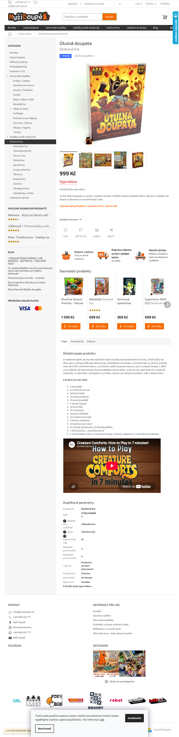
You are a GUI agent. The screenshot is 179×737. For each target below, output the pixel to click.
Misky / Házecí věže (23, 99)
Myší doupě (19, 622)
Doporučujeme (17, 57)
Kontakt (73, 4)
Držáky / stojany (21, 81)
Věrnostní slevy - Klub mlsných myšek (112, 633)
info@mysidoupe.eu (23, 612)
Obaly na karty (20, 109)
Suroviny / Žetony (22, 123)
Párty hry (18, 174)
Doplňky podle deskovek (23, 137)
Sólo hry (17, 184)
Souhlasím (134, 718)
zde (102, 720)
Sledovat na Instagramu (122, 681)
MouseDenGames (22, 627)
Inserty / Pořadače (23, 90)
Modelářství (19, 104)
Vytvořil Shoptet (162, 730)
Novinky (14, 53)
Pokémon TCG (17, 71)
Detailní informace (69, 219)
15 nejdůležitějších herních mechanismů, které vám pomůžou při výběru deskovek (30, 271)
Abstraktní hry (20, 146)
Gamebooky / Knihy (23, 193)
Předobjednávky (18, 67)
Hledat (109, 16)
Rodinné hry (19, 179)
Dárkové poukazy (19, 62)
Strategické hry (21, 188)
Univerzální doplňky (20, 76)
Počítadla (18, 113)
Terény (17, 132)
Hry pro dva (19, 155)
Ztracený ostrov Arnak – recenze (26, 277)
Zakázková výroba (19, 198)
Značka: (84, 56)
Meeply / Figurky (22, 128)
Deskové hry (16, 141)
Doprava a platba (94, 4)
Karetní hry (19, 165)
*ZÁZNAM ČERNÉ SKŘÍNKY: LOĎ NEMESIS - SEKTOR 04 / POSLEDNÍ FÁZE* (27, 261)
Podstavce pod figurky (25, 118)
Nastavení (44, 729)
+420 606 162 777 (22, 617)
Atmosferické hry (22, 151)
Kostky (17, 95)
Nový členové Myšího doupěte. (25, 289)
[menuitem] (12, 28)
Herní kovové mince (23, 85)
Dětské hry (19, 160)
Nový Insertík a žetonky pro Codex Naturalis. (26, 283)
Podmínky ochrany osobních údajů (110, 624)
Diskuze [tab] (91, 341)
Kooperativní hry (22, 170)
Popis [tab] (64, 341)
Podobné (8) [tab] (77, 341)
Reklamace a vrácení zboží (107, 629)
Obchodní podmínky (103, 620)
